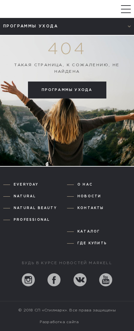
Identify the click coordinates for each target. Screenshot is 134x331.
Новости (89, 196)
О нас (85, 184)
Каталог (88, 231)
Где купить (92, 243)
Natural (25, 196)
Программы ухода (67, 90)
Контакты (90, 208)
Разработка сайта (59, 322)
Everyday (26, 184)
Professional (32, 219)
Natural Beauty (35, 208)
